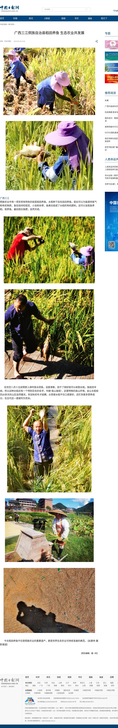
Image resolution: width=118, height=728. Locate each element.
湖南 (34, 685)
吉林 (74, 683)
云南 (84, 685)
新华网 (48, 690)
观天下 (104, 18)
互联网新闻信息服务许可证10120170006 (66, 698)
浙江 (104, 683)
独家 (101, 677)
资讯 (31, 18)
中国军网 (37, 693)
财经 (59, 677)
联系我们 (11, 686)
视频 (63, 18)
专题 (107, 33)
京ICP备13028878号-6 (87, 702)
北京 (38, 683)
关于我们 (4, 686)
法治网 (70, 693)
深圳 (112, 685)
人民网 (39, 690)
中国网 (57, 690)
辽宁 (67, 683)
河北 (53, 683)
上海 (90, 683)
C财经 (47, 18)
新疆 (105, 685)
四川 (69, 685)
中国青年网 (87, 690)
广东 (41, 685)
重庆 (62, 685)
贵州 (76, 685)
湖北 (26, 685)
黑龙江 (82, 683)
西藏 (91, 685)
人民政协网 (60, 693)
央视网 (76, 690)
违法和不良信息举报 (44, 698)
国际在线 (66, 690)
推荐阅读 (110, 93)
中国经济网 (99, 690)
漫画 (90, 18)
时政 (15, 18)
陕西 (98, 685)
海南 (55, 685)
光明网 (27, 693)
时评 (38, 677)
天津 (46, 683)
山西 (60, 683)
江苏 (97, 683)
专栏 (77, 18)
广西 (48, 685)
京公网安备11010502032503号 (47, 702)
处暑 (107, 100)
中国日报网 (3, 24)
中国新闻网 (48, 693)
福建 (112, 683)
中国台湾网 (111, 690)
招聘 (112, 677)
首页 (2, 18)
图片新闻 (11, 24)
